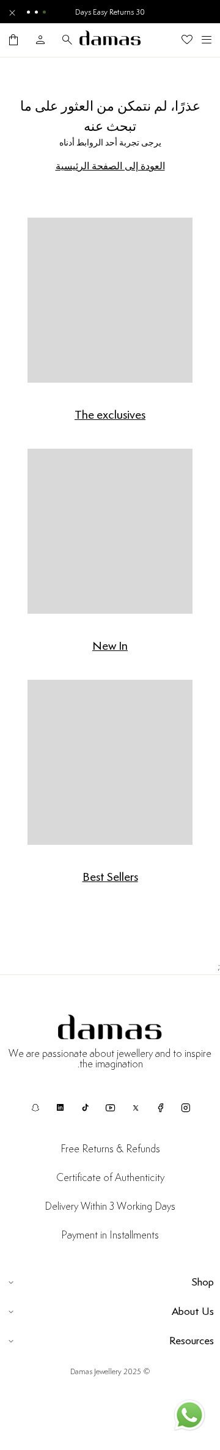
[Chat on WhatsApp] (189, 1417)
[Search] (67, 39)
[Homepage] (110, 40)
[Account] (40, 39)
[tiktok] (85, 1107)
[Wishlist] (187, 39)
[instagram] (185, 1107)
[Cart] (13, 39)
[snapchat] (35, 1107)
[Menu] (206, 39)
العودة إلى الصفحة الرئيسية (110, 166)
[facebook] (160, 1107)
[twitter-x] (135, 1107)
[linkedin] (60, 1107)
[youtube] (110, 1107)
